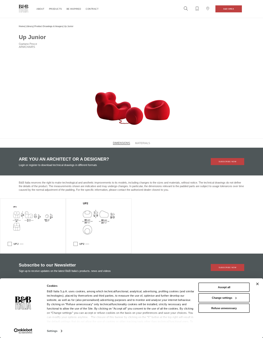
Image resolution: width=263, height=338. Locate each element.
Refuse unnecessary (224, 308)
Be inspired (74, 9)
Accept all (224, 287)
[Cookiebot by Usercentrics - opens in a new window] (23, 331)
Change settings (222, 297)
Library (29, 26)
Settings (52, 330)
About (40, 9)
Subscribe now (227, 162)
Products (55, 9)
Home (22, 26)
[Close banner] (257, 284)
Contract (92, 9)
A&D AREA (228, 9)
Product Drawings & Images (48, 26)
